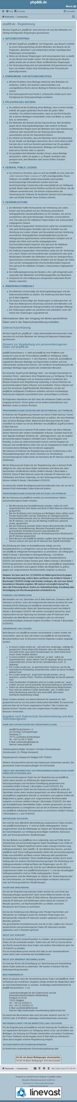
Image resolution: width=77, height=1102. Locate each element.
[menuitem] (9, 11)
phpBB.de (51, 1080)
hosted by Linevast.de (38, 1086)
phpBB (29, 1077)
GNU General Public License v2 (25, 176)
